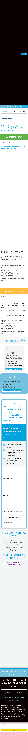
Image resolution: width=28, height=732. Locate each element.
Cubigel (15, 671)
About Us (11, 700)
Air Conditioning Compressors (20, 697)
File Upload (6, 508)
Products (5, 110)
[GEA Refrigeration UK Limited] (14, 564)
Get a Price (16, 700)
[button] (1, 602)
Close (14, 730)
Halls (9, 674)
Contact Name (7, 470)
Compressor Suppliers (9, 692)
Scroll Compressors (8, 695)
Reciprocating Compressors (18, 695)
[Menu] (26, 51)
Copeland (11, 671)
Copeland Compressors (10, 110)
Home (2, 110)
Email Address (7, 487)
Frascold (24, 671)
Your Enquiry (7, 495)
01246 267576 (8, 683)
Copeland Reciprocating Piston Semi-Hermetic (16, 340)
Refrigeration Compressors (7, 697)
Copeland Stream (7, 111)
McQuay (18, 674)
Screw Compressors (18, 692)
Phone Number (7, 478)
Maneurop (14, 674)
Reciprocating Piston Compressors (17, 341)
